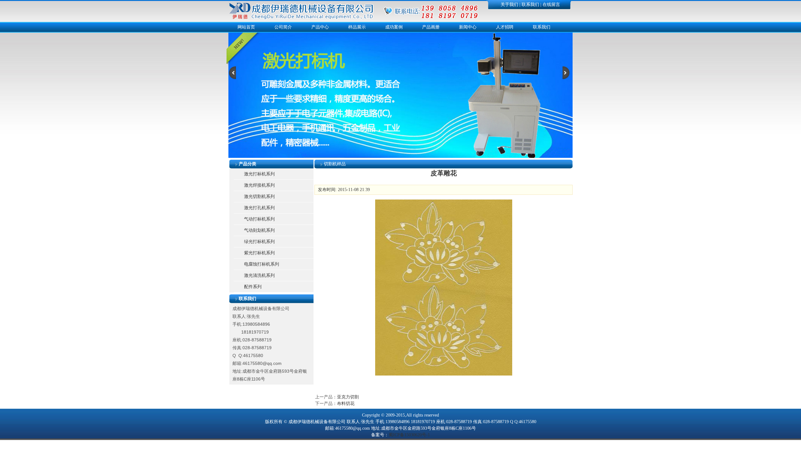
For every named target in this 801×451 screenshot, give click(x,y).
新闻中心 (468, 27)
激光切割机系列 (259, 196)
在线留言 (551, 4)
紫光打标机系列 (259, 253)
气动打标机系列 (259, 219)
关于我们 (509, 4)
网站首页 (246, 27)
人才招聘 (504, 27)
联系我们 (530, 4)
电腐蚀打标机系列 (261, 264)
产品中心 (320, 27)
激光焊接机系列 (259, 185)
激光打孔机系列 (259, 207)
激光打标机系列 (259, 174)
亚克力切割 (348, 397)
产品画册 (431, 27)
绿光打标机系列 (259, 241)
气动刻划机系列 (259, 230)
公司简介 (283, 27)
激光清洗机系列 (259, 275)
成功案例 (394, 27)
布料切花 (346, 403)
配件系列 (253, 286)
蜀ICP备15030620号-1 (409, 435)
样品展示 (357, 27)
